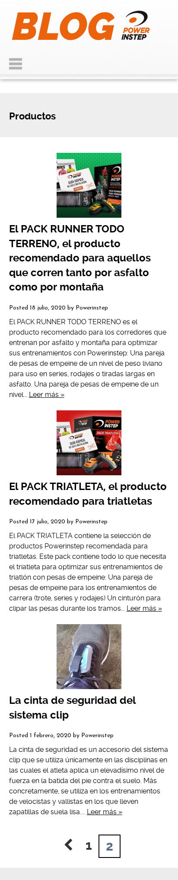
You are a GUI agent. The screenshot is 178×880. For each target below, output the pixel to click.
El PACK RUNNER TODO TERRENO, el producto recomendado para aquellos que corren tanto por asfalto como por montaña (80, 258)
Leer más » (46, 394)
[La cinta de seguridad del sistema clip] (89, 656)
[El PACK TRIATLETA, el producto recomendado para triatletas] (89, 442)
